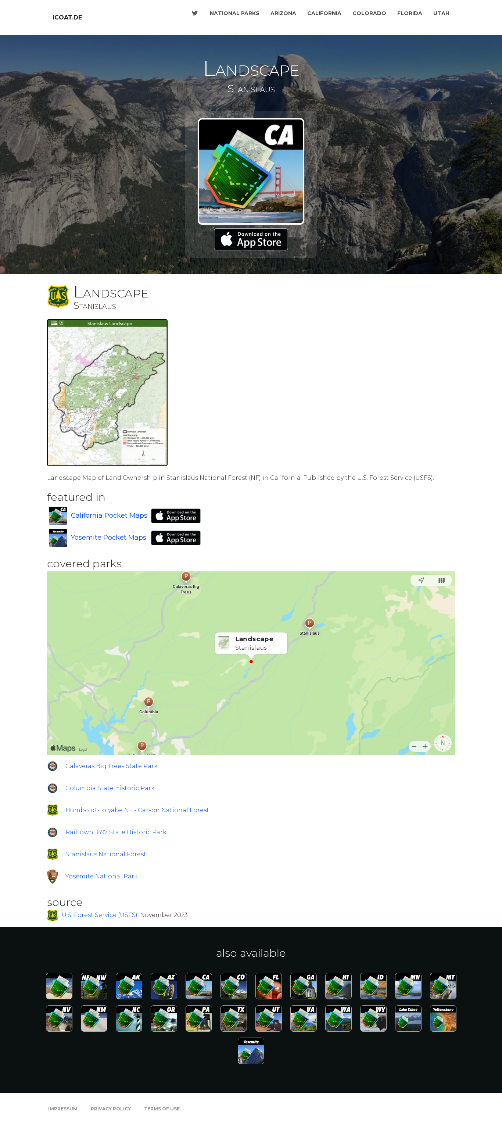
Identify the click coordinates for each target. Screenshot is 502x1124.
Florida (409, 13)
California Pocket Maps (109, 515)
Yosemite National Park (101, 876)
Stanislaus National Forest (105, 854)
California (324, 13)
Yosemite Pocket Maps (108, 538)
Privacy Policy (111, 1108)
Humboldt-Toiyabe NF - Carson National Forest (137, 810)
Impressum (63, 1108)
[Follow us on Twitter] (194, 13)
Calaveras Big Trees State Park (111, 766)
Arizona (283, 13)
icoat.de (67, 17)
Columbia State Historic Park (110, 788)
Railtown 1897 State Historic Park (115, 832)
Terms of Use (162, 1108)
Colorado (369, 13)
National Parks (234, 13)
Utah (441, 13)
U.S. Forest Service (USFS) (99, 915)
